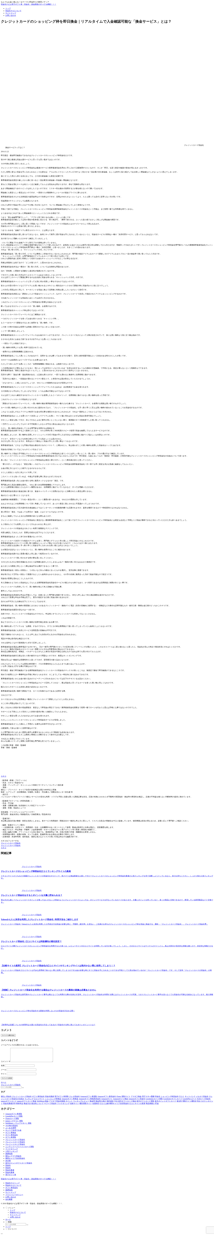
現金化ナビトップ (12, 1183)
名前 (2, 1065)
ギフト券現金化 (11, 1188)
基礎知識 (8, 1190)
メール (3, 1070)
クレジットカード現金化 (11, 843)
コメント (5, 1061)
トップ (12, 1210)
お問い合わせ (10, 1197)
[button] (23, 1087)
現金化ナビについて (13, 1185)
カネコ (3, 776)
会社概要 (8, 1199)
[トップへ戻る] (2, 1233)
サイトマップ (10, 1192)
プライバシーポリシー (14, 1195)
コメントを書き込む (8, 1035)
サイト (3, 1074)
